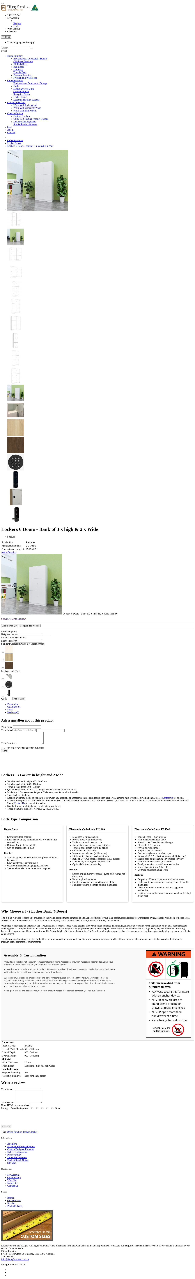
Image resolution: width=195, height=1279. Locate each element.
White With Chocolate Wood (27, 108)
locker (34, 1132)
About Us (12, 1143)
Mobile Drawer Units (23, 88)
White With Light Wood (25, 105)
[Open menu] (2, 3)
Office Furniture (15, 80)
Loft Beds (18, 69)
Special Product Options (25, 124)
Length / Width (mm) (11, 637)
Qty (3, 698)
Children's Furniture (23, 61)
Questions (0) (13, 707)
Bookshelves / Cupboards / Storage (30, 58)
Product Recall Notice (17, 1160)
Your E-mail (18, 730)
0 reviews (6, 619)
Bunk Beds (18, 67)
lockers (26, 1132)
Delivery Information (17, 1152)
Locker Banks (20, 97)
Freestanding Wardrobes (25, 77)
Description (12, 704)
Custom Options (15, 113)
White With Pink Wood (24, 110)
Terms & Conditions (17, 1157)
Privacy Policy (14, 1154)
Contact (11, 132)
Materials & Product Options (21, 1146)
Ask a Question (8, 552)
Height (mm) (7, 634)
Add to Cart (19, 699)
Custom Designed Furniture (20, 1149)
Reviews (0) (13, 712)
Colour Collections (16, 102)
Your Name (6, 727)
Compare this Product (29, 626)
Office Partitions (21, 91)
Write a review (18, 619)
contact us (79, 990)
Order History (14, 1177)
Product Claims (14, 1206)
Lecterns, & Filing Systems (26, 99)
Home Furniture (15, 56)
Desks (16, 86)
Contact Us (167, 798)
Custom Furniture (21, 116)
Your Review (7, 1102)
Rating (4, 1108)
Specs (10, 709)
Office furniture (14, 1132)
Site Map (11, 1163)
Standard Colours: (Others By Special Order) (22, 643)
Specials (11, 1203)
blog (9, 127)
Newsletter (12, 1183)
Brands (10, 1197)
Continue (6, 1126)
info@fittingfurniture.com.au (15, 1259)
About (10, 129)
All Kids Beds (20, 64)
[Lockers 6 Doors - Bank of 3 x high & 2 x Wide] (37, 209)
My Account (13, 1174)
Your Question (8, 743)
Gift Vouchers (14, 1200)
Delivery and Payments (24, 121)
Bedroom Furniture (22, 75)
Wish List (11, 1180)
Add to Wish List (9, 626)
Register (17, 23)
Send (4, 751)
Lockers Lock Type (10, 671)
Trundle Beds (19, 72)
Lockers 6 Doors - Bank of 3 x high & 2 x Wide (30, 146)
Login (16, 26)
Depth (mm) (7, 640)
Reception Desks (21, 94)
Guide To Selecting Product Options (30, 119)
